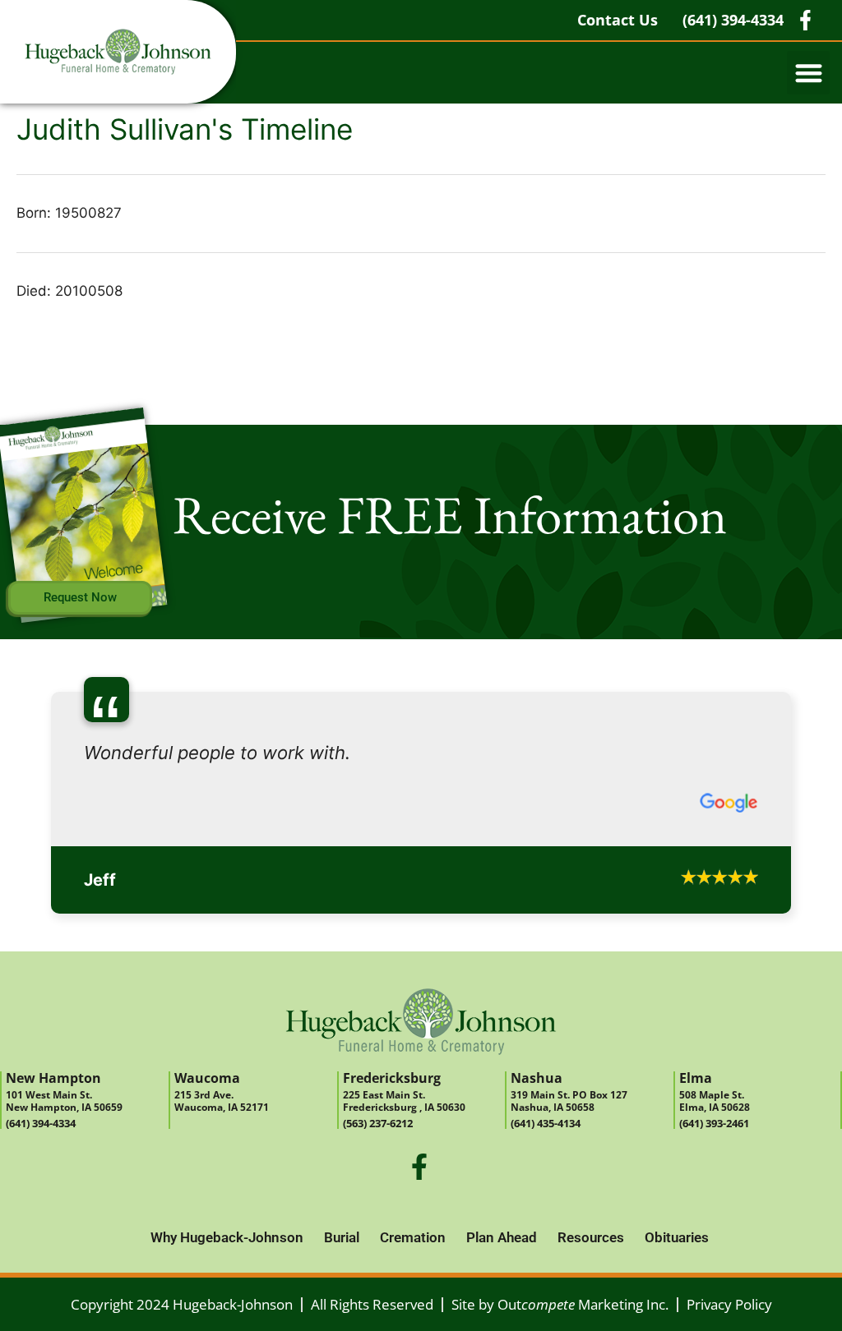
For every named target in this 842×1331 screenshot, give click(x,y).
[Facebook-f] (419, 1213)
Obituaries (677, 1284)
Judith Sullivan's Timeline (184, 129)
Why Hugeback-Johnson (226, 1284)
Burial (341, 1284)
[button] (808, 72)
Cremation (413, 1284)
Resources (590, 1284)
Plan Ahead (501, 1284)
